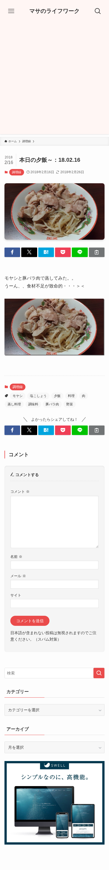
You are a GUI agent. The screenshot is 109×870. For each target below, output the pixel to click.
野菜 (69, 404)
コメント (20, 492)
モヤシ (18, 396)
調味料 (33, 404)
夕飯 (57, 396)
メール (18, 576)
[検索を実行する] (99, 673)
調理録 (16, 172)
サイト (15, 595)
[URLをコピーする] (97, 252)
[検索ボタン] (98, 11)
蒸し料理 (14, 404)
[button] (12, 252)
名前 (16, 557)
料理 (71, 396)
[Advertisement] (54, 79)
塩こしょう (38, 396)
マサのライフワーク (54, 11)
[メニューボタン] (11, 11)
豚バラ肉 (52, 404)
